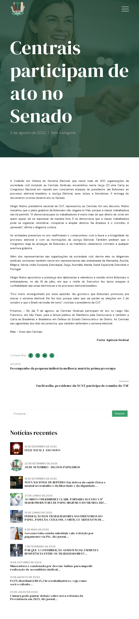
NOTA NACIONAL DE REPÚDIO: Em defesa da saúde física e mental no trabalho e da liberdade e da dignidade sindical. (65, 485)
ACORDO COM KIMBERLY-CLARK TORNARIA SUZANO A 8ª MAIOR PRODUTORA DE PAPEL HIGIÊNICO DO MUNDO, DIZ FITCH (64, 502)
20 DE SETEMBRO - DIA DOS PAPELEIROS (52, 467)
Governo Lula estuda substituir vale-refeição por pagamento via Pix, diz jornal (59, 535)
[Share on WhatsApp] (51, 355)
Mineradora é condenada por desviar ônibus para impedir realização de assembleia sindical (51, 568)
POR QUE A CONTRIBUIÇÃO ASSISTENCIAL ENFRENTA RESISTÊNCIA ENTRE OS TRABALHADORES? (61, 552)
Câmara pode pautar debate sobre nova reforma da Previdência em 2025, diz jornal (46, 597)
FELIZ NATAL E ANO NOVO (42, 450)
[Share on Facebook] (30, 355)
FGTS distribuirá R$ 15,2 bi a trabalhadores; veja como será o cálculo (48, 582)
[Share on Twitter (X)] (37, 355)
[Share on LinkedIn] (44, 355)
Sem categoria (63, 132)
